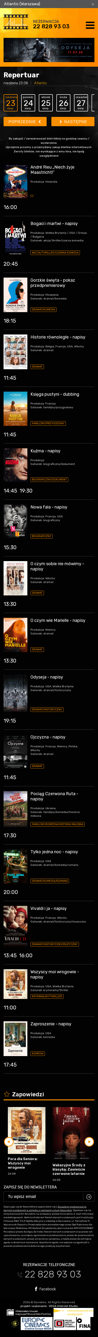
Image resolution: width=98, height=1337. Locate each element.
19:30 (26, 491)
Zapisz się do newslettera (30, 1187)
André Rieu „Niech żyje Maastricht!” (52, 170)
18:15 (10, 321)
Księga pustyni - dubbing (54, 394)
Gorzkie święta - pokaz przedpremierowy (52, 283)
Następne (75, 122)
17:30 (10, 835)
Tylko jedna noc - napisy (54, 851)
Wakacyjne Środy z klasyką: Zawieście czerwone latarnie (69, 1169)
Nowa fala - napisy (48, 507)
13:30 (10, 604)
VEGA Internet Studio (63, 1306)
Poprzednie (23, 122)
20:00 (11, 892)
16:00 (10, 207)
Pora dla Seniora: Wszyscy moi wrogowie (23, 1163)
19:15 (10, 721)
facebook (47, 1289)
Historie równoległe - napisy (57, 337)
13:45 (10, 955)
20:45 (11, 264)
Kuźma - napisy (45, 451)
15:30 (10, 547)
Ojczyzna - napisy (47, 737)
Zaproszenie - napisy (50, 1024)
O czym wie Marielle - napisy (57, 620)
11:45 (10, 378)
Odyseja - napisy (46, 677)
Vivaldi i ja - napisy (48, 908)
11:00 (10, 1007)
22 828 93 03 (51, 26)
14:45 (10, 491)
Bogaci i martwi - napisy (54, 223)
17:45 (10, 1065)
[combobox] (49, 4)
